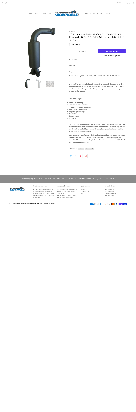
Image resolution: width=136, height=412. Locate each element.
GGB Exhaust (89, 149)
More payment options (112, 56)
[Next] (64, 52)
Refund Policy (109, 191)
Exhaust (81, 149)
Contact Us (90, 13)
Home (30, 13)
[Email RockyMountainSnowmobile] (9, 3)
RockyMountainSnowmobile (23, 204)
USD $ (119, 3)
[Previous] (12, 52)
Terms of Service (110, 193)
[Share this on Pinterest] (81, 156)
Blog (108, 13)
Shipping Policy (110, 189)
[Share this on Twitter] (71, 156)
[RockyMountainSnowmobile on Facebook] (3, 3)
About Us (47, 13)
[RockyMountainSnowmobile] (68, 13)
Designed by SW (37, 204)
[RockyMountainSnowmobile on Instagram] (6, 3)
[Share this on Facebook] (76, 156)
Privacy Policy (109, 196)
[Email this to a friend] (86, 156)
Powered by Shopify (49, 204)
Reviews (100, 13)
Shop (37, 13)
